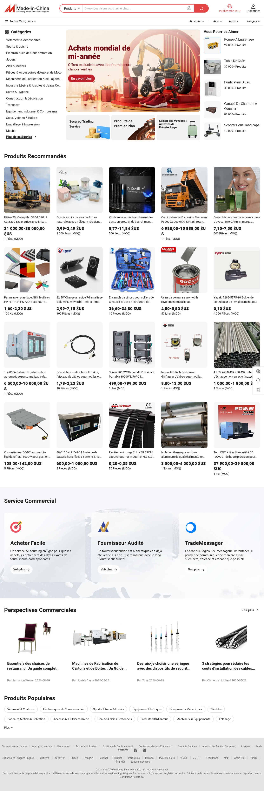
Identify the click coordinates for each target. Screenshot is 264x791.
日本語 (74, 757)
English (30, 757)
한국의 (184, 757)
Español (103, 757)
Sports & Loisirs (17, 46)
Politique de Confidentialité (118, 746)
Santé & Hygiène (17, 92)
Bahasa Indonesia (141, 761)
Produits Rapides (187, 746)
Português (134, 757)
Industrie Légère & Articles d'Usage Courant (34, 85)
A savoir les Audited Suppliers (218, 746)
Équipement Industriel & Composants (32, 111)
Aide (216, 21)
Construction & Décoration (24, 98)
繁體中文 (60, 757)
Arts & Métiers (16, 66)
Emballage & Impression (23, 124)
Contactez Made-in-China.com (155, 746)
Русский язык (167, 757)
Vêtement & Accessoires (23, 40)
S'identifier (253, 11)
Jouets (11, 59)
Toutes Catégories (21, 21)
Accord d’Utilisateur (86, 746)
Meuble (11, 131)
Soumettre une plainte (14, 746)
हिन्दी (226, 757)
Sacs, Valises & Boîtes (21, 118)
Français (88, 757)
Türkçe (253, 757)
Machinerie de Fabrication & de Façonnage (34, 79)
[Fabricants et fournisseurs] (26, 8)
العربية (196, 757)
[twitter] (144, 749)
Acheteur (195, 21)
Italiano (149, 757)
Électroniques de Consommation (29, 53)
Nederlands (212, 757)
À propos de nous (42, 746)
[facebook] (135, 749)
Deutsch (118, 757)
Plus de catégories (19, 137)
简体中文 (45, 757)
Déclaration (63, 746)
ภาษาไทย (239, 757)
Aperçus (245, 746)
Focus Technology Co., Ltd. (131, 769)
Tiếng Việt (119, 761)
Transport (12, 105)
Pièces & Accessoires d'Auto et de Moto (34, 72)
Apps (232, 21)
